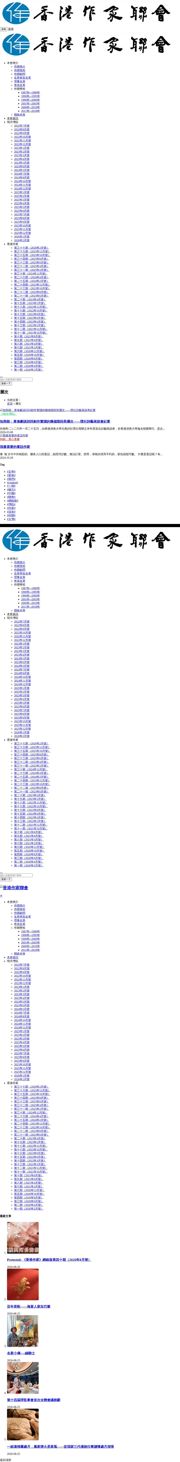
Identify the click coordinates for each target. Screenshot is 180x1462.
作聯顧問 (19, 74)
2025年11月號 (22, 229)
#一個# (11, 485)
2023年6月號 (22, 166)
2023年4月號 (22, 159)
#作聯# (11, 515)
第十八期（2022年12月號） (31, 306)
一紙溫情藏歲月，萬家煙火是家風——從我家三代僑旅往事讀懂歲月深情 (60, 1446)
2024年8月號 (22, 177)
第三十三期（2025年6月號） (31, 262)
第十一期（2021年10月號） (31, 332)
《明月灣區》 (8, 413)
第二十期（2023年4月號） (30, 299)
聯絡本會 (19, 114)
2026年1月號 (22, 236)
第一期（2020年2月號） (29, 369)
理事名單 (19, 81)
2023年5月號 (22, 162)
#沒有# (11, 511)
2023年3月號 (22, 155)
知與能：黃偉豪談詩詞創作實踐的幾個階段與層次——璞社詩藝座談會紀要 (55, 421)
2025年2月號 (22, 195)
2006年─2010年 (30, 107)
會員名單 (19, 85)
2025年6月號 (22, 210)
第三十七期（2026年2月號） (31, 247)
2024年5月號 (22, 170)
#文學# (11, 471)
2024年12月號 (22, 188)
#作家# (11, 508)
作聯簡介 (19, 66)
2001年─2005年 (30, 103)
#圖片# (11, 489)
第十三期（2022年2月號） (30, 325)
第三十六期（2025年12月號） (32, 251)
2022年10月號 (22, 136)
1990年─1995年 (30, 96)
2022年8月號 (22, 129)
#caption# (12, 482)
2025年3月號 (22, 199)
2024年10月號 (22, 181)
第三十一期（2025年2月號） (31, 269)
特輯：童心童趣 (10, 439)
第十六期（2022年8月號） (30, 314)
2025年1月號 (22, 192)
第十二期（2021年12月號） (31, 329)
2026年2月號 (22, 240)
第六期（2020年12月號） (29, 351)
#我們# (11, 478)
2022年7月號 (22, 125)
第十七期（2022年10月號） (31, 310)
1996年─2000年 (30, 99)
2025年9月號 (22, 221)
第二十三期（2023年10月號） (32, 288)
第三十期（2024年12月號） (31, 273)
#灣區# (11, 504)
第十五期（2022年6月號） (30, 317)
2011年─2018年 (30, 110)
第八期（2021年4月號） (29, 343)
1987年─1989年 (30, 92)
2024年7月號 (22, 173)
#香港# (11, 475)
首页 (10, 403)
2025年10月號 (22, 225)
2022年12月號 (22, 144)
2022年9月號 (22, 133)
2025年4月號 (22, 203)
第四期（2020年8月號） (29, 358)
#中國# (11, 493)
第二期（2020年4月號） (29, 365)
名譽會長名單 (22, 77)
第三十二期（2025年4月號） (31, 266)
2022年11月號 (22, 140)
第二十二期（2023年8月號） (31, 292)
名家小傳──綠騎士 (21, 1353)
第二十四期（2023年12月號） (32, 284)
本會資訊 (12, 118)
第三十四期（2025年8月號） (31, 258)
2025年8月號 (22, 218)
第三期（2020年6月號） (29, 362)
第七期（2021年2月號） (29, 347)
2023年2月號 (22, 151)
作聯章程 (19, 70)
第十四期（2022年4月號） (30, 321)
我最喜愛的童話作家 (15, 447)
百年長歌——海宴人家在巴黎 (28, 1306)
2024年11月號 (22, 184)
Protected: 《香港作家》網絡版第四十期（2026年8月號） (49, 1260)
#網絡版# (12, 500)
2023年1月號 (22, 147)
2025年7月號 (22, 214)
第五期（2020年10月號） (29, 354)
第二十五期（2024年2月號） (31, 280)
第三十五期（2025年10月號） (32, 255)
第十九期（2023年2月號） (30, 303)
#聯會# (11, 496)
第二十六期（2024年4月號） (31, 277)
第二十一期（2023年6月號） (31, 295)
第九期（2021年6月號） (29, 340)
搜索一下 (6, 383)
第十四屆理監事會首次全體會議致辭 (33, 1400)
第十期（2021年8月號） (29, 336)
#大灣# (11, 519)
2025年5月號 (22, 207)
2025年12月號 (22, 232)
